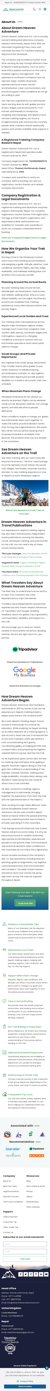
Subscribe (25, 1259)
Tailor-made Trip (10, 1227)
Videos (29, 1196)
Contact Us (8, 1232)
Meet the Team (10, 1186)
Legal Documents (11, 1191)
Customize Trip (10, 1222)
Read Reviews (33, 1202)
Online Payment (10, 1217)
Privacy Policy (26, 1381)
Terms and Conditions (13, 1202)
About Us (7, 1181)
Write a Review (33, 1207)
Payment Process (11, 1196)
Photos (30, 1191)
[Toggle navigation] (44, 9)
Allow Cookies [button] (25, 1386)
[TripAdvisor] (10, 1345)
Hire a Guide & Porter (36, 1186)
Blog (28, 1181)
